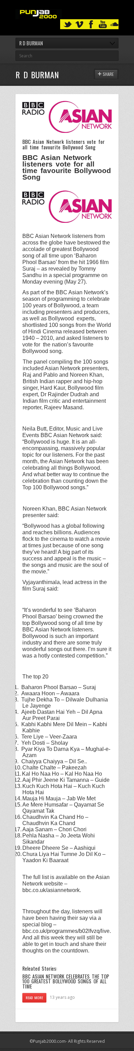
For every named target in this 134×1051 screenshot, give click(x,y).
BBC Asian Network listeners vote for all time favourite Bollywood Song (63, 144)
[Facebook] (91, 24)
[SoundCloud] (114, 24)
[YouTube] (103, 24)
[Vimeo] (79, 24)
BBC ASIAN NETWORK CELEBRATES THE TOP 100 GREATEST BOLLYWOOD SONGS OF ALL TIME (65, 981)
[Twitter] (68, 24)
